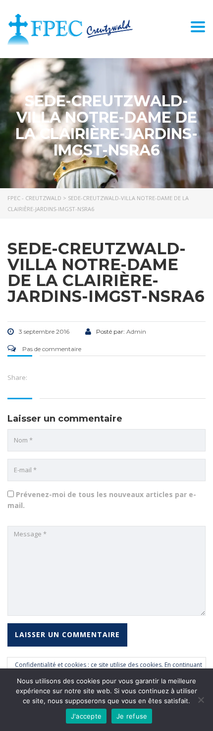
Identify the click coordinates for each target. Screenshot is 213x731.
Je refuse (131, 716)
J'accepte (86, 716)
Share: (17, 377)
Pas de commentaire (51, 349)
